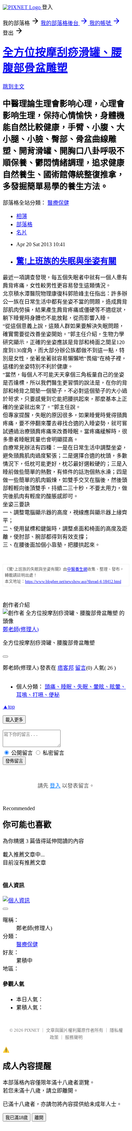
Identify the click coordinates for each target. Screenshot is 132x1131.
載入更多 (14, 719)
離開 (39, 1117)
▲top (9, 707)
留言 (80, 668)
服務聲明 (74, 1037)
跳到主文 (13, 86)
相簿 (21, 216)
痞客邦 (66, 668)
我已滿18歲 (16, 1117)
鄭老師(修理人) (21, 629)
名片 (21, 232)
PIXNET (32, 1030)
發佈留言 (14, 761)
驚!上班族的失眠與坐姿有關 (66, 261)
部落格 (24, 224)
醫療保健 (58, 203)
